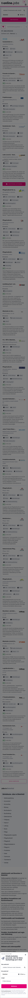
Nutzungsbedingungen (6, 991)
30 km (22, 974)
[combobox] (12, 967)
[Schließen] (25, 954)
